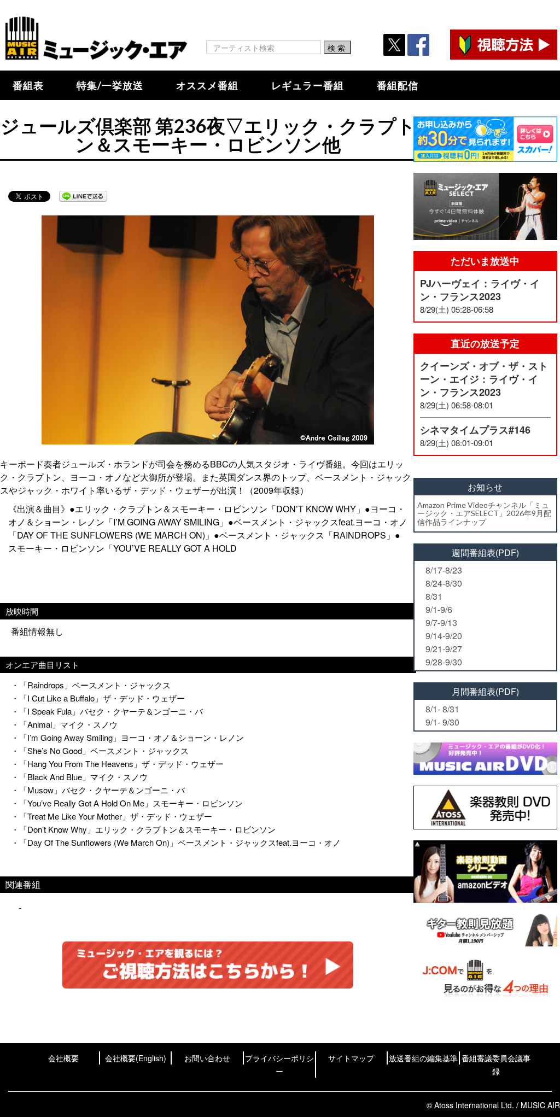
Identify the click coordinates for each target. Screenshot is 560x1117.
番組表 (28, 85)
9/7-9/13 (441, 622)
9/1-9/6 (438, 609)
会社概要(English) (135, 1057)
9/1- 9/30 (442, 722)
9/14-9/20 (443, 635)
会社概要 (63, 1057)
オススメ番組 (207, 85)
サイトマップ (351, 1057)
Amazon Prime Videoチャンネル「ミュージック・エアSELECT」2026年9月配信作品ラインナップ (484, 513)
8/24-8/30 (443, 583)
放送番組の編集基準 (423, 1057)
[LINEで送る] (83, 196)
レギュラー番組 (307, 85)
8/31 (433, 596)
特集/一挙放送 (110, 85)
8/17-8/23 (443, 570)
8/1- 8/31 (442, 709)
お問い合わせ (207, 1057)
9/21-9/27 (443, 648)
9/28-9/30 (443, 662)
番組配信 (397, 85)
